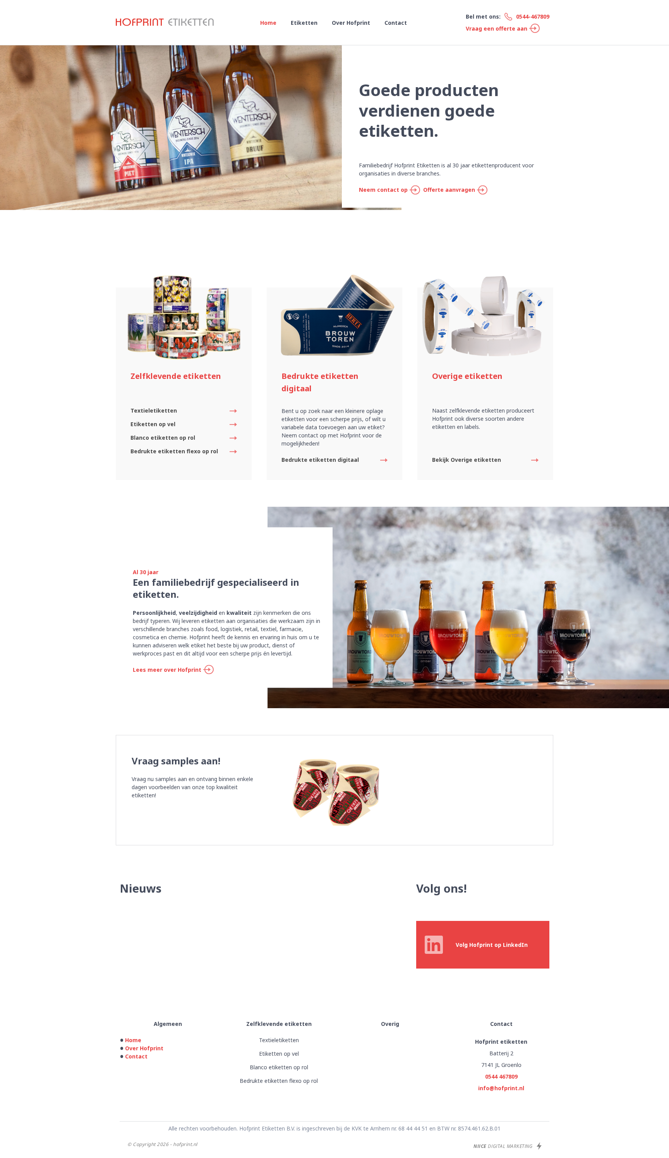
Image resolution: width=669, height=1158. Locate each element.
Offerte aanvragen (449, 189)
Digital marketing (503, 1146)
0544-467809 (532, 16)
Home (268, 22)
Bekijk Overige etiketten (466, 459)
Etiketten (304, 22)
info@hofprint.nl (501, 1088)
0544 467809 (501, 1076)
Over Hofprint (351, 22)
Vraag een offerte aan (496, 28)
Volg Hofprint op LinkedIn (492, 944)
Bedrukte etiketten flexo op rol (174, 451)
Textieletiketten (153, 410)
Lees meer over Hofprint (167, 669)
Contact (395, 22)
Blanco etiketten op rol (162, 437)
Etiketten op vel (152, 424)
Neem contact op (383, 189)
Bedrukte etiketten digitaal (320, 459)
